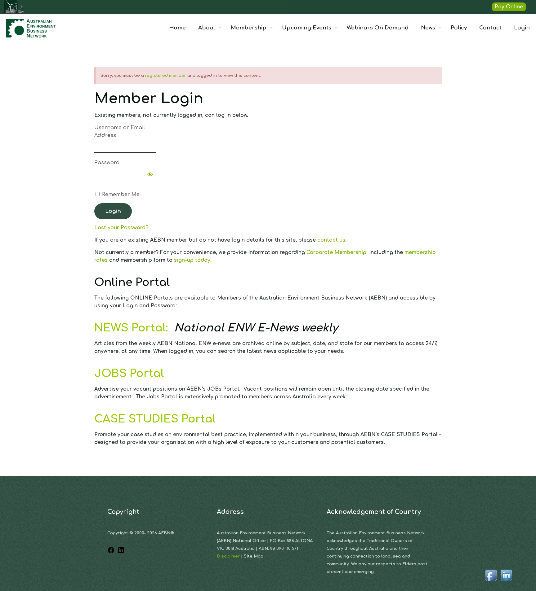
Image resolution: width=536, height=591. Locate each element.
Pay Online (509, 7)
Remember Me (120, 194)
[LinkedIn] (121, 552)
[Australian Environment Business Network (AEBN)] (31, 28)
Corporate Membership (336, 252)
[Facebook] (111, 552)
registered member (165, 75)
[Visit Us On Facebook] (490, 581)
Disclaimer (229, 556)
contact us (331, 240)
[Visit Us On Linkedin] (506, 581)
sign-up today (192, 260)
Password (107, 162)
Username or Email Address (119, 131)
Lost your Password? (121, 227)
